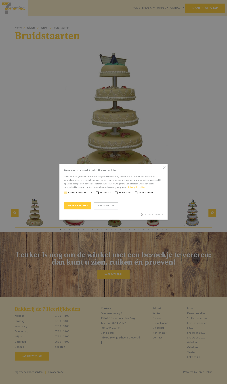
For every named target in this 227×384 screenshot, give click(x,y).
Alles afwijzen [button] (105, 206)
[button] (113, 214)
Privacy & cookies (136, 187)
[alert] (113, 192)
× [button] (164, 168)
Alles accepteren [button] (78, 206)
